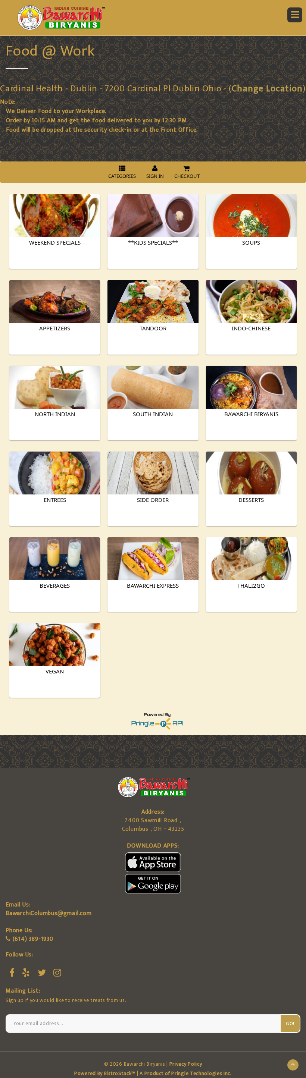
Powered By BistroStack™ (104, 1073)
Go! (290, 1023)
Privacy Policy (185, 1064)
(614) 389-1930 (33, 939)
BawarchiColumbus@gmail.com (49, 913)
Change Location (267, 88)
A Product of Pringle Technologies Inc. (186, 1073)
